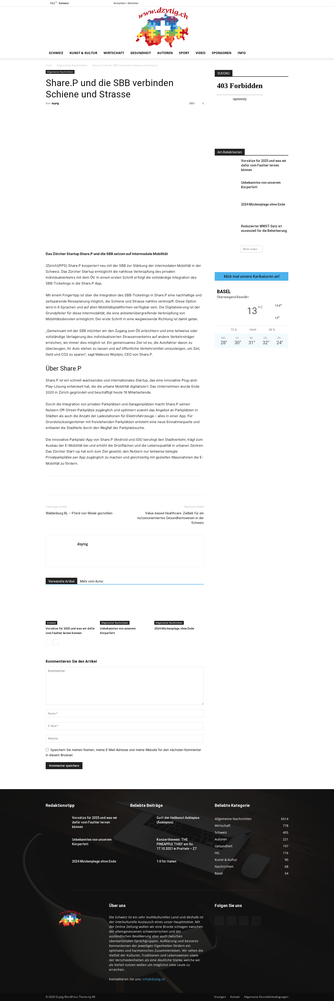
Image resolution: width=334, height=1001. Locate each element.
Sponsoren (221, 53)
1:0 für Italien (166, 861)
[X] (285, 3)
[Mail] (277, 3)
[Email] (130, 113)
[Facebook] (262, 3)
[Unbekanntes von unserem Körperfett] (125, 608)
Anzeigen (220, 997)
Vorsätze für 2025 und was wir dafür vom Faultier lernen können (263, 165)
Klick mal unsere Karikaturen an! (251, 276)
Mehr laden (250, 249)
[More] (140, 113)
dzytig (55, 103)
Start (49, 65)
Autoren (165, 53)
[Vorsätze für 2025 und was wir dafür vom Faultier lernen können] (70, 608)
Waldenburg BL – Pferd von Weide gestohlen (79, 513)
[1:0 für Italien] (141, 867)
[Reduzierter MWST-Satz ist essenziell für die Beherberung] (226, 232)
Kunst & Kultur (83, 53)
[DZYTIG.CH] (167, 27)
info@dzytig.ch (153, 979)
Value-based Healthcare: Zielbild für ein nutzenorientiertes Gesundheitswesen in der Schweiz (170, 518)
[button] (282, 53)
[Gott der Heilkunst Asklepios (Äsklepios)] (141, 823)
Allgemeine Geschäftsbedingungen (266, 997)
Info (242, 53)
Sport (184, 53)
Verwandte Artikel (61, 581)
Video (200, 53)
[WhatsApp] (109, 113)
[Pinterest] (98, 113)
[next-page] (56, 642)
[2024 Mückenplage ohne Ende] (179, 608)
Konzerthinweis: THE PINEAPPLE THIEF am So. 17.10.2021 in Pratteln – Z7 (177, 844)
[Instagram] (270, 3)
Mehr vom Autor (91, 581)
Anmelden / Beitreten (126, 3)
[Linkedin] (119, 113)
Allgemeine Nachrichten (72, 65)
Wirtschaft (114, 53)
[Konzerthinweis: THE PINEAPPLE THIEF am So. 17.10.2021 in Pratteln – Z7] (141, 845)
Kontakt (235, 997)
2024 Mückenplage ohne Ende (174, 628)
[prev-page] (48, 642)
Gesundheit (140, 53)
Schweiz (56, 53)
